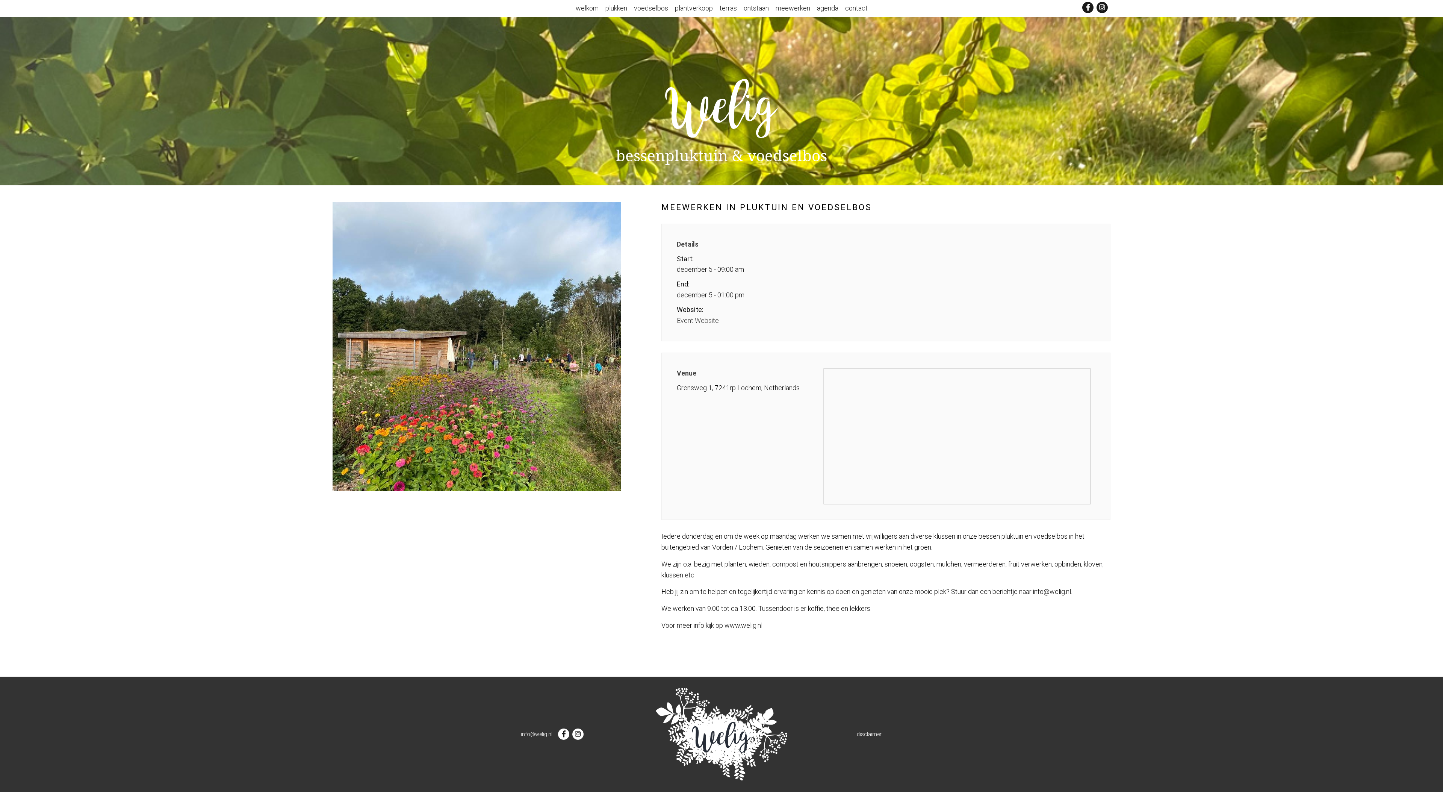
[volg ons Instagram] (1102, 7)
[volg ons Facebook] (1088, 7)
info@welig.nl (536, 734)
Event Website (698, 320)
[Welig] (721, 106)
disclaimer (869, 734)
